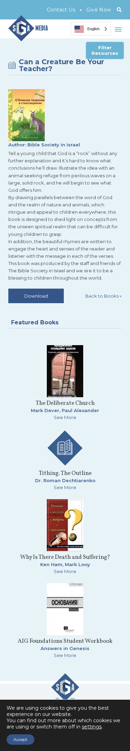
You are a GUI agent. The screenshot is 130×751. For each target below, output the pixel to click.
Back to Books (103, 296)
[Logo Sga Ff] (65, 698)
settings (92, 727)
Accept (20, 739)
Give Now (98, 9)
